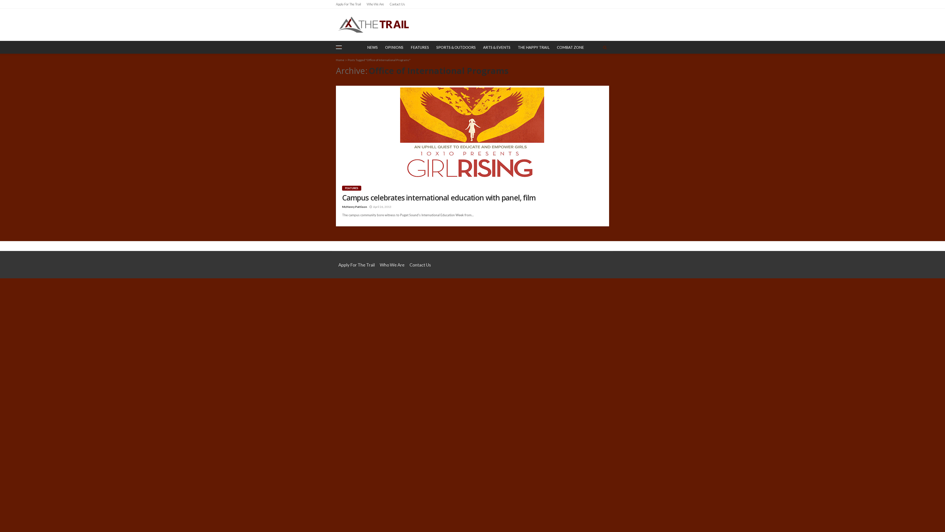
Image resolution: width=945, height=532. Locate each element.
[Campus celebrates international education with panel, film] (472, 132)
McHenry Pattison (354, 207)
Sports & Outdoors (456, 47)
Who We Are (375, 4)
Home (340, 60)
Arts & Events (496, 47)
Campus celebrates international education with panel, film (439, 197)
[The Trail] (373, 25)
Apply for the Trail (348, 4)
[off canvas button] (339, 47)
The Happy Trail (534, 47)
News (372, 47)
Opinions (394, 47)
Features (420, 47)
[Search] (605, 47)
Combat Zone (570, 47)
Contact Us (397, 4)
